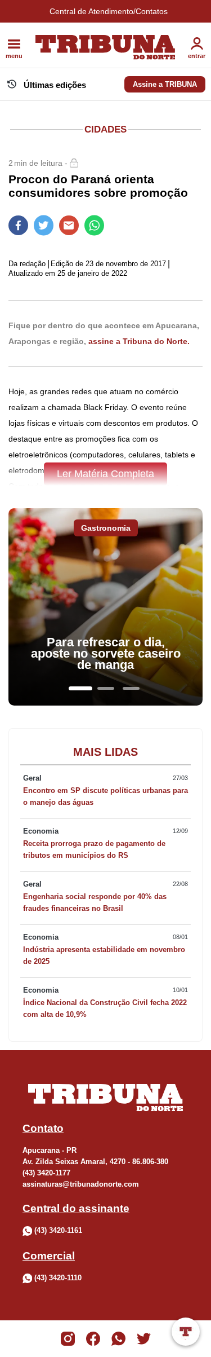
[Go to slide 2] (105, 688)
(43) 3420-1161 (58, 1230)
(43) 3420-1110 (58, 1278)
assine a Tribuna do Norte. (139, 341)
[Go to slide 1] (80, 688)
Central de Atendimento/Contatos (109, 11)
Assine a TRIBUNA (165, 84)
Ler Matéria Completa (105, 473)
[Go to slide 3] (131, 688)
